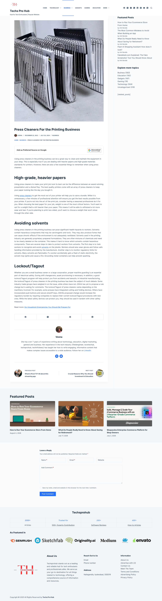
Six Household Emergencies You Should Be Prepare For (47, 307)
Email (72, 460)
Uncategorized (124, 87)
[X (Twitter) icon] (61, 356)
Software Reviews (98, 525)
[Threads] (141, 8)
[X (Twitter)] (127, 8)
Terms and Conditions (130, 572)
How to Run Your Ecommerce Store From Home (30, 430)
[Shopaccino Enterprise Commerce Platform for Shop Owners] (129, 413)
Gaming (87, 8)
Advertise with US (128, 563)
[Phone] (134, 8)
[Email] (144, 8)
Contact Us (125, 566)
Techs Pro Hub (20, 11)
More (105, 8)
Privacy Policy (126, 577)
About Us (124, 560)
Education (97, 8)
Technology (54, 8)
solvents (45, 247)
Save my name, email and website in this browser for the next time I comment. (69, 488)
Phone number (90, 563)
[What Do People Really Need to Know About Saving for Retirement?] (81, 413)
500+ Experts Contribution (63, 525)
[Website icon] (56, 356)
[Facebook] (124, 8)
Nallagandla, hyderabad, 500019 (97, 574)
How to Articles (134, 525)
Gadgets (78, 8)
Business (67, 8)
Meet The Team (127, 569)
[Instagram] (131, 8)
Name (44, 460)
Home (45, 8)
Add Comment (47, 468)
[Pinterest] (70, 317)
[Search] (151, 8)
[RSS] (147, 8)
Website (101, 460)
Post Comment (48, 494)
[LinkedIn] (137, 8)
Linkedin (87, 350)
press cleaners (26, 195)
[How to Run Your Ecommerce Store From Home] (32, 413)
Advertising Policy (128, 574)
